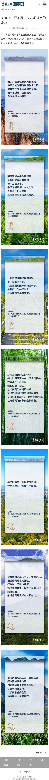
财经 (43, 760)
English (27, 772)
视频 (18, 765)
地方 (30, 765)
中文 (21, 772)
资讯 (30, 760)
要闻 (13, 9)
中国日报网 (5, 9)
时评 (18, 760)
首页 (6, 760)
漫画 (6, 765)
